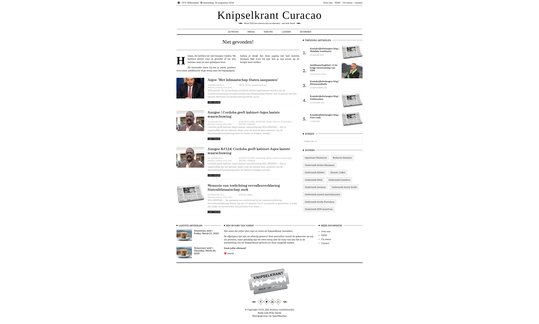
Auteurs (233, 31)
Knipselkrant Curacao (269, 15)
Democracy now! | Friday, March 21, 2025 (206, 232)
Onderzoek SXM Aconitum (319, 209)
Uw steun (347, 2)
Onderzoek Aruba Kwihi (344, 187)
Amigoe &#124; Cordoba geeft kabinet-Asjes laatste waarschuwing (249, 151)
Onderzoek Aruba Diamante (319, 165)
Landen (286, 31)
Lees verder (214, 102)
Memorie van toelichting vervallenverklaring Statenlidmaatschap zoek (244, 187)
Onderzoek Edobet (315, 172)
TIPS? (337, 2)
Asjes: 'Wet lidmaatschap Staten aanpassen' (243, 79)
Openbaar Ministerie (316, 157)
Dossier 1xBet (337, 172)
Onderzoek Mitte (314, 179)
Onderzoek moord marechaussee (322, 194)
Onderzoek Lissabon (339, 179)
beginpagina (228, 70)
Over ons (328, 2)
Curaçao (251, 124)
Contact (358, 2)
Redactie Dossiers (342, 157)
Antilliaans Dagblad (256, 85)
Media (251, 31)
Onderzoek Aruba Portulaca (319, 201)
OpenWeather (279, 315)
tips (268, 58)
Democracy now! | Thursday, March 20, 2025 (205, 251)
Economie (260, 122)
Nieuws (268, 31)
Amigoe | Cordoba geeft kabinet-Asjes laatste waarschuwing (244, 114)
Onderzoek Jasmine (315, 187)
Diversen (305, 31)
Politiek (251, 122)
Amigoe (242, 122)
